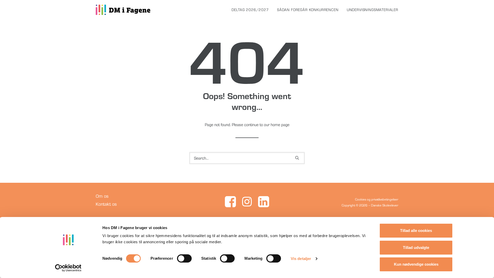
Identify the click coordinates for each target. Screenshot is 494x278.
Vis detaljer (301, 258)
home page (280, 124)
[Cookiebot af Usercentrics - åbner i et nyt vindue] (68, 268)
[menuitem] (252, 10)
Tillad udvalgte (416, 247)
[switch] (184, 258)
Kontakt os (106, 204)
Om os (102, 196)
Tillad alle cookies (416, 230)
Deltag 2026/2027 (250, 9)
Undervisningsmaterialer (372, 9)
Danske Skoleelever (384, 205)
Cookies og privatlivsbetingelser (376, 199)
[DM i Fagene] (123, 10)
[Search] (247, 158)
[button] (297, 158)
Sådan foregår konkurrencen (308, 9)
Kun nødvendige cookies (416, 264)
